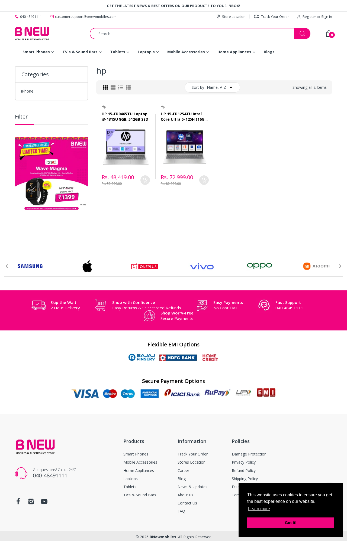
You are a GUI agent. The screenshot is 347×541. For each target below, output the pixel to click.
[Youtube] (44, 503)
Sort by (198, 87)
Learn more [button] (259, 508)
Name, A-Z (216, 87)
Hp (104, 106)
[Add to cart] (145, 180)
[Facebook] (18, 503)
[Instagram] (31, 503)
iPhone (27, 91)
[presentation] (6, 266)
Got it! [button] (291, 522)
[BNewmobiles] (32, 33)
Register (309, 16)
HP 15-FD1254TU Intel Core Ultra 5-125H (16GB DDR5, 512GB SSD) (184, 116)
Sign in (326, 16)
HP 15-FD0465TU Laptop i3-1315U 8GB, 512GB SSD (125, 116)
